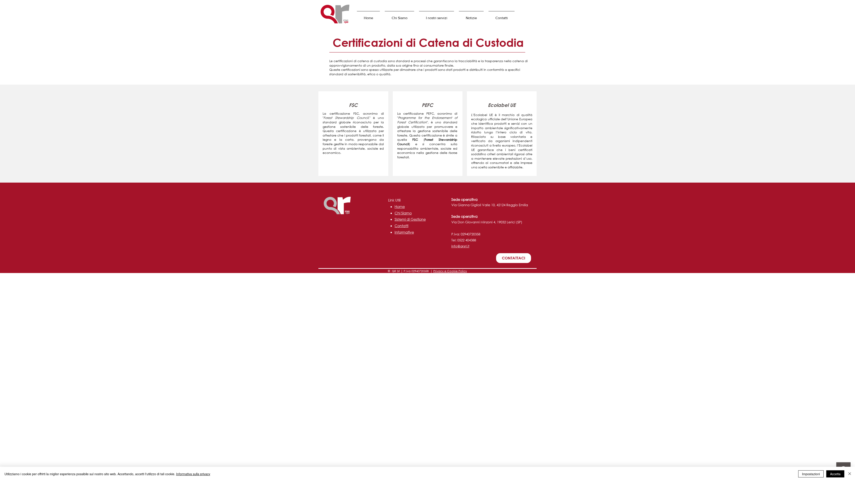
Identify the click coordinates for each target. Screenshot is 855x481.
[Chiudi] (849, 473)
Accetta (835, 474)
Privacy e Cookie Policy (450, 271)
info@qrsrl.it (460, 246)
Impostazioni (811, 474)
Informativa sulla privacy (193, 474)
